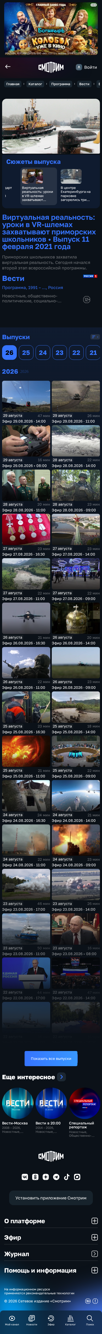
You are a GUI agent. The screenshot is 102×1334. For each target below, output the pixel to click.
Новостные (13, 295)
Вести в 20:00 (48, 1123)
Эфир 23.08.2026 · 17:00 (23, 909)
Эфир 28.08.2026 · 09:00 (74, 510)
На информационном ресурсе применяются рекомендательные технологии (39, 1291)
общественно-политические (29, 298)
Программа (60, 84)
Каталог (35, 84)
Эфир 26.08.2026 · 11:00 (23, 687)
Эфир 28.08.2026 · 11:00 (24, 510)
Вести (84, 84)
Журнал (16, 1253)
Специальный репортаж (81, 1125)
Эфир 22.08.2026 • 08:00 (74, 1042)
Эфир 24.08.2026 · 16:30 (24, 820)
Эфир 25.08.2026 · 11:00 (23, 776)
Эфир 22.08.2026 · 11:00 (23, 1042)
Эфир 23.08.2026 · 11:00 (23, 953)
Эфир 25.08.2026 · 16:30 (23, 732)
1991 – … (37, 287)
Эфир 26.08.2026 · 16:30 (23, 643)
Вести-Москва (15, 1123)
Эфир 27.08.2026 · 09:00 (73, 598)
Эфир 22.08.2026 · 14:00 (73, 998)
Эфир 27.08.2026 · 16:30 (23, 554)
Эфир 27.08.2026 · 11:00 (23, 598)
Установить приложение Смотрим (51, 1197)
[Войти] (79, 67)
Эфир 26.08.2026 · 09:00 (74, 687)
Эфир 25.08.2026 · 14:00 (73, 732)
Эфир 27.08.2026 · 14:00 (73, 554)
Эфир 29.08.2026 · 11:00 (73, 421)
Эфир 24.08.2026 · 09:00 (74, 865)
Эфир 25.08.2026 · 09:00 (74, 776)
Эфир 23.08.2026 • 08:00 (74, 953)
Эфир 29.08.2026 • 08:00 (24, 465)
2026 (24, 371)
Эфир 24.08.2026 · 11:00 (24, 865)
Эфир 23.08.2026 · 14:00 (73, 909)
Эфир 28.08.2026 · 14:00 (74, 465)
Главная (12, 84)
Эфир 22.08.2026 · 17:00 (23, 998)
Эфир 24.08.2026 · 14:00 (74, 820)
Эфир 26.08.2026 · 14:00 (73, 643)
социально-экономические (30, 303)
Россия (55, 287)
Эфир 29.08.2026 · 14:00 (24, 421)
